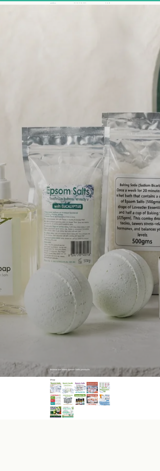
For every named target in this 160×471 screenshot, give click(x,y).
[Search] (106, 3)
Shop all (52, 372)
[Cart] (109, 3)
